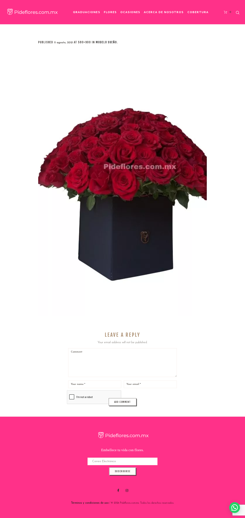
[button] (234, 507)
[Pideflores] (122, 435)
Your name (78, 384)
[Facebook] (118, 490)
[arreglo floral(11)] (122, 185)
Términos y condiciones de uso (90, 503)
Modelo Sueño (106, 42)
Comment (76, 352)
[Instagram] (127, 490)
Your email (133, 384)
